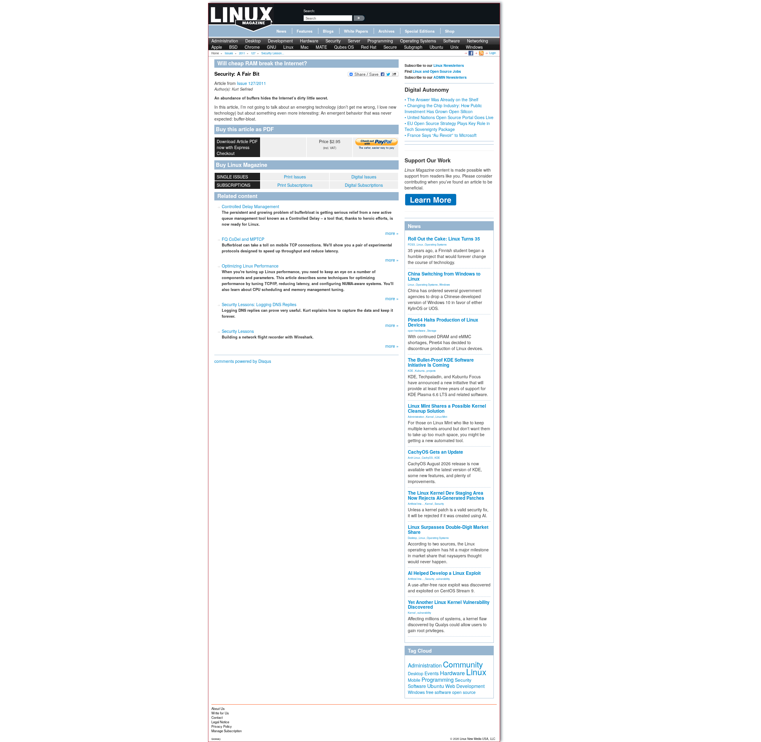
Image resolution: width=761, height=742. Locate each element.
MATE (321, 47)
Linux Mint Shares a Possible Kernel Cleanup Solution (447, 408)
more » (392, 233)
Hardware (309, 41)
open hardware (416, 330)
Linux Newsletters (448, 65)
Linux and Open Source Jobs (437, 71)
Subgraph (413, 47)
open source (464, 692)
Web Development (465, 686)
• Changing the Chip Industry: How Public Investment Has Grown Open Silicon (443, 108)
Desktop (253, 41)
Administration (224, 41)
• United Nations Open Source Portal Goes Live (449, 117)
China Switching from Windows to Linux (444, 276)
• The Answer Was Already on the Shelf (441, 99)
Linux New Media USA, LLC (477, 739)
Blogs (328, 31)
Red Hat (368, 47)
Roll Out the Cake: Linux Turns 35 (444, 238)
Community (463, 664)
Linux (288, 47)
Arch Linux (414, 457)
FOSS (411, 244)
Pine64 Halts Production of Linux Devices (443, 322)
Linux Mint (441, 416)
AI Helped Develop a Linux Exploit (444, 573)
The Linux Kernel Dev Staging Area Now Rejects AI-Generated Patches (446, 495)
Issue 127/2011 (251, 83)
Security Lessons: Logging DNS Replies (259, 304)
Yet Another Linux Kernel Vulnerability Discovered (449, 604)
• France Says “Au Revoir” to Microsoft (441, 135)
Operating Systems (418, 41)
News (281, 31)
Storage (431, 330)
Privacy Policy (221, 726)
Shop (450, 31)
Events (431, 673)
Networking (477, 41)
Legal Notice (220, 721)
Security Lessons (238, 331)
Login (492, 53)
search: (309, 10)
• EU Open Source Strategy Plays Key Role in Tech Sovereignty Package (447, 126)
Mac (305, 47)
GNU (271, 47)
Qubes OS (344, 47)
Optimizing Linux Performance (250, 266)
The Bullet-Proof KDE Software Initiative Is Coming (441, 362)
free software (438, 692)
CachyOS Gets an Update (435, 452)
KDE (410, 370)
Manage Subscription (226, 730)
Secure (390, 47)
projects (431, 370)
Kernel (430, 416)
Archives (386, 31)
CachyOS (427, 457)
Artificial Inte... (415, 503)
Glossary (216, 739)
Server (354, 41)
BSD (233, 47)
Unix (454, 47)
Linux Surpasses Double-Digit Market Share (448, 529)
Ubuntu (436, 47)
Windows (474, 47)
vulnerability (443, 578)
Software (451, 41)
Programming (380, 41)
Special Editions (420, 31)
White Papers (356, 31)
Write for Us (220, 713)
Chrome (252, 47)
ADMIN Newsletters (450, 77)
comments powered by (242, 361)
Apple (216, 47)
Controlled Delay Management (250, 206)
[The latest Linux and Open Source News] (481, 53)
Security (333, 41)
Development (280, 41)
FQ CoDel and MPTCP (243, 239)
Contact (217, 717)
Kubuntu (420, 370)
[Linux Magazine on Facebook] (470, 53)
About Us (218, 708)
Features (304, 31)
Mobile (414, 680)
